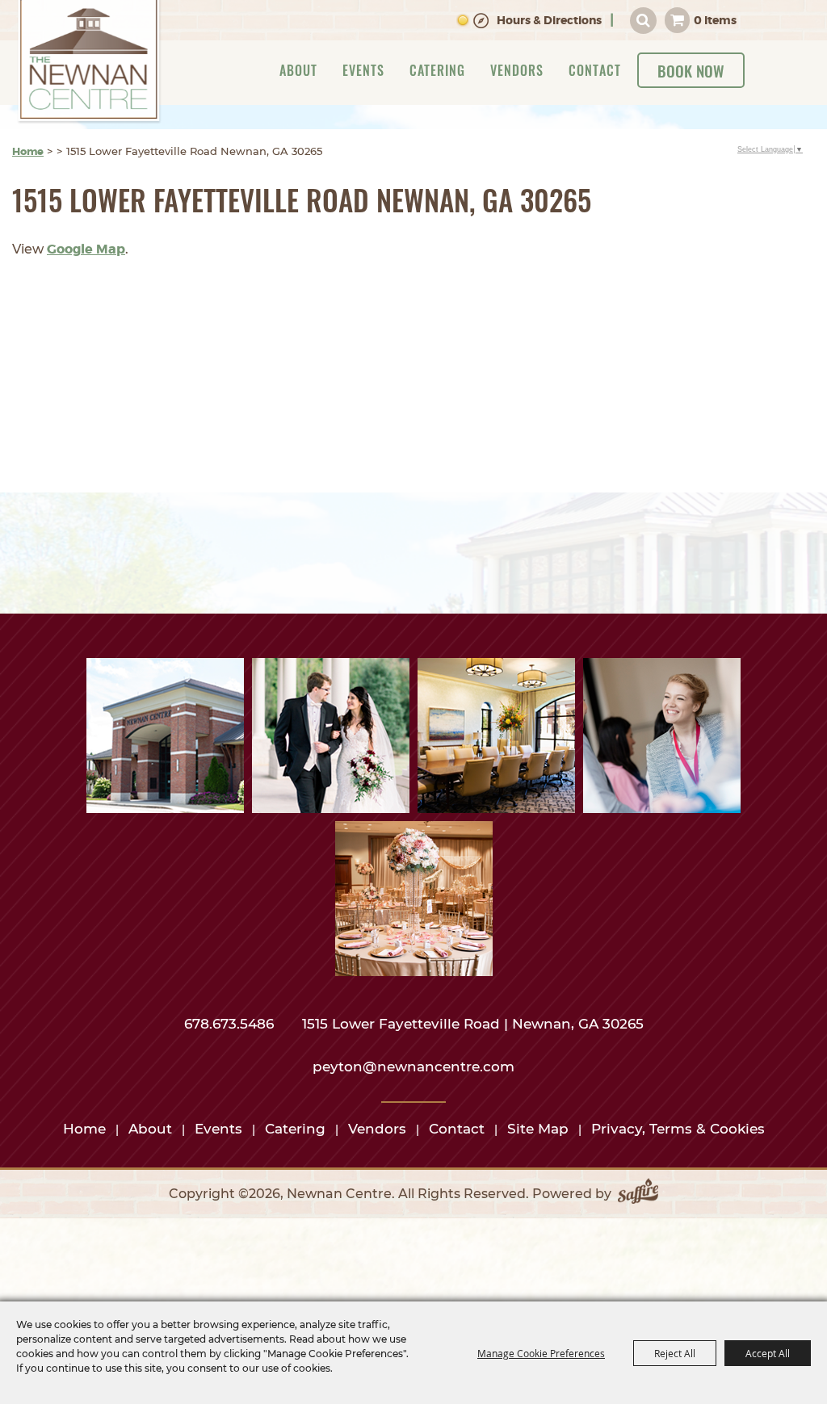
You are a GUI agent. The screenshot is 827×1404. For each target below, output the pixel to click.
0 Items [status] (715, 20)
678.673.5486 (231, 1024)
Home (28, 151)
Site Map (538, 1129)
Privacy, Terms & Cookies (678, 1129)
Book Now (690, 70)
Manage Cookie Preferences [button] (541, 1353)
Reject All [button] (674, 1353)
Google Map (86, 249)
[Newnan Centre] (89, 62)
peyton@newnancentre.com (413, 1066)
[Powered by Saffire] (638, 1194)
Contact (595, 70)
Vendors (517, 70)
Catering (437, 70)
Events (363, 70)
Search (643, 20)
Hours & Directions (549, 20)
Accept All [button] (767, 1353)
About (298, 70)
